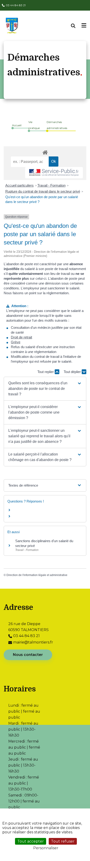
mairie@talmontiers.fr (33, 642)
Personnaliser (45, 848)
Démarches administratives (57, 125)
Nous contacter (28, 654)
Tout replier (46, 372)
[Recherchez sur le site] (76, 26)
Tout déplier (73, 372)
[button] (45, 388)
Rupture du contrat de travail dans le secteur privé (42, 191)
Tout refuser (63, 841)
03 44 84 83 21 (16, 5)
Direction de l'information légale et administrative (36, 575)
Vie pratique (34, 125)
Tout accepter (30, 841)
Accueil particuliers (19, 185)
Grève (15, 342)
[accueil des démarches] (45, 151)
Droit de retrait (21, 337)
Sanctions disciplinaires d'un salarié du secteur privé (44, 543)
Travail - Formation (51, 185)
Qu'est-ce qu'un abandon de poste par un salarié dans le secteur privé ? (41, 199)
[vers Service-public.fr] (54, 172)
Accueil (16, 125)
